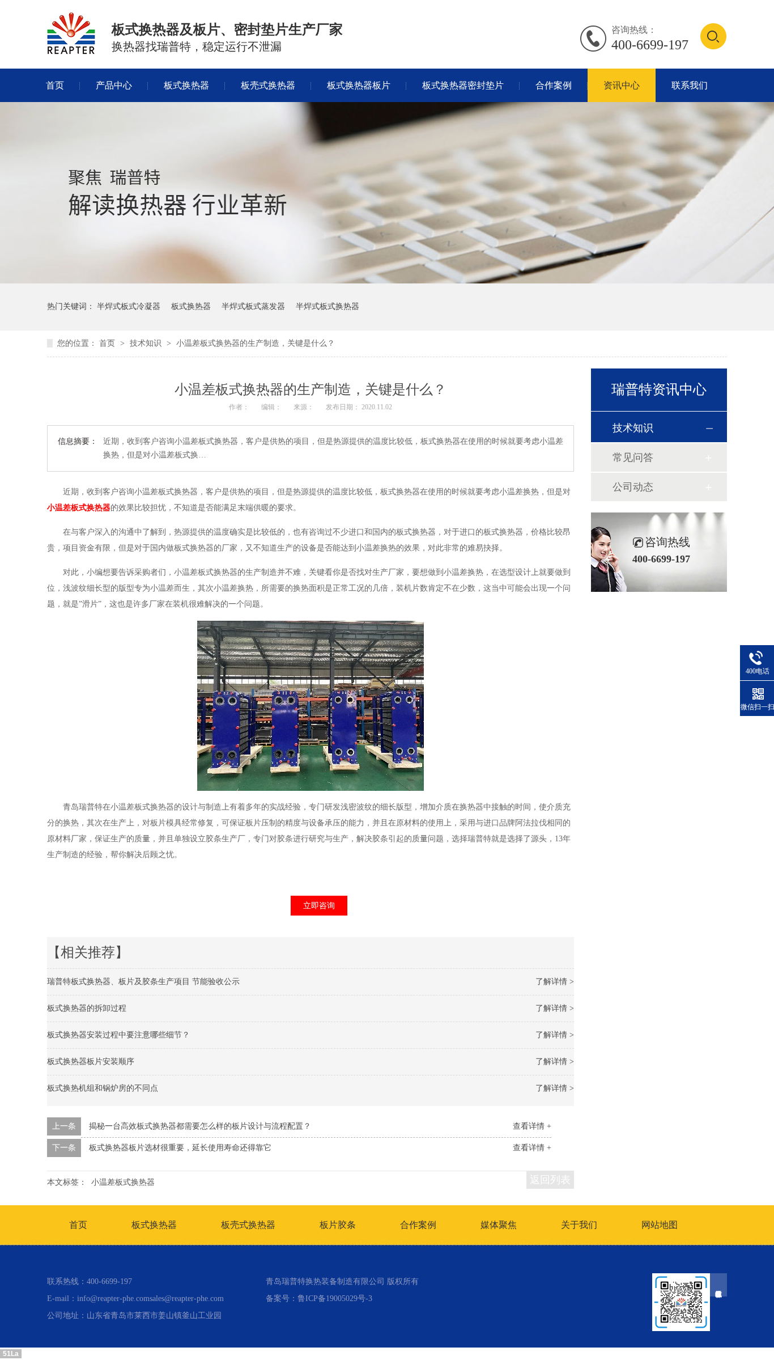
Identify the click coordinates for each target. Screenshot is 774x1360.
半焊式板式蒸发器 (253, 306)
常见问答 (633, 457)
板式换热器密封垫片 (463, 85)
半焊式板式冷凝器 (128, 306)
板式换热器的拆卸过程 (86, 1008)
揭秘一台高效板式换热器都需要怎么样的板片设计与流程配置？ (200, 1126)
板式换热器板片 (358, 85)
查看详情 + (532, 1126)
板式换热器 (186, 85)
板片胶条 (338, 1225)
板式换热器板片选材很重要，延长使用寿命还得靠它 (180, 1147)
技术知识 (147, 343)
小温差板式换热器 (78, 507)
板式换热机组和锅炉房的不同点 (102, 1088)
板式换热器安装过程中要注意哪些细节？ (118, 1035)
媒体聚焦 (498, 1225)
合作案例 (553, 85)
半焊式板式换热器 (327, 306)
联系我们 (689, 85)
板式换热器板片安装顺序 (90, 1061)
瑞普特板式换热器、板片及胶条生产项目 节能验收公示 (143, 981)
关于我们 (579, 1225)
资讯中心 (621, 85)
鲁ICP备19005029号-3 (334, 1298)
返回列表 (550, 1179)
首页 (55, 85)
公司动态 (633, 487)
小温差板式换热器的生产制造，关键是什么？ (255, 343)
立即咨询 (319, 905)
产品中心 (114, 85)
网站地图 (659, 1225)
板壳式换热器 (268, 85)
